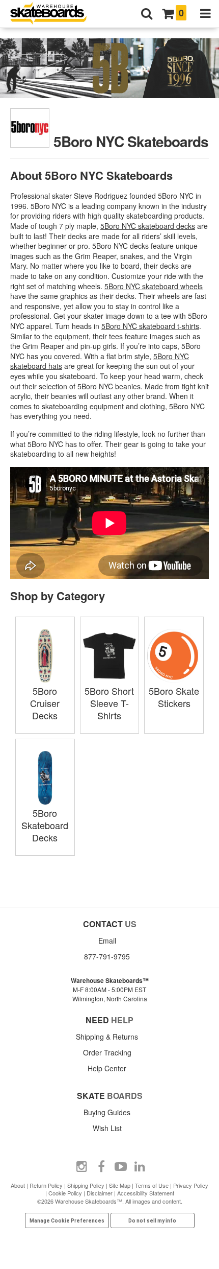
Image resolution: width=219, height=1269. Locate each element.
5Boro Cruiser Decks (45, 703)
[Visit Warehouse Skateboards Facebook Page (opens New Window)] (101, 1166)
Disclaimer (100, 1193)
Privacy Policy (190, 1185)
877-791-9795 (107, 956)
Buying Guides (107, 1112)
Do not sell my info (152, 1221)
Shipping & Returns (107, 1036)
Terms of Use (152, 1185)
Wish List (107, 1128)
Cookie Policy (65, 1193)
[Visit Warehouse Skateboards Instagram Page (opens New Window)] (82, 1166)
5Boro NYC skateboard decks (147, 226)
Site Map (119, 1185)
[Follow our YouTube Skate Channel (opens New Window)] (120, 1166)
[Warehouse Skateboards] (53, 14)
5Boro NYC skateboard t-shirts (150, 326)
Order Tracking (107, 1052)
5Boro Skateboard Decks (44, 825)
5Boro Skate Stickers (174, 697)
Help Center (107, 1068)
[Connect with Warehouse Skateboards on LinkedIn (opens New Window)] (140, 1166)
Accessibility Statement (145, 1193)
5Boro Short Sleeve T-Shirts (109, 703)
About (18, 1185)
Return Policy (46, 1185)
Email (107, 940)
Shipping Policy (85, 1185)
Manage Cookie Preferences (67, 1221)
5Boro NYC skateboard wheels (153, 286)
